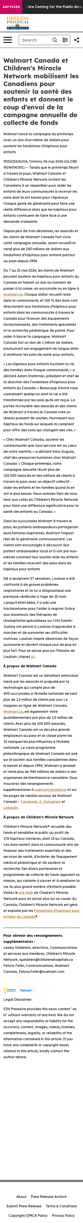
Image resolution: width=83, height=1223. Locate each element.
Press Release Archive (49, 1196)
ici (33, 656)
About (21, 1196)
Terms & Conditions (61, 1206)
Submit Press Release (24, 1206)
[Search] (55, 40)
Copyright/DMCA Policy (28, 1215)
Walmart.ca (13, 294)
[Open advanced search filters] (65, 40)
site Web (26, 892)
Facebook (29, 801)
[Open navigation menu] (7, 40)
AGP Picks (11, 7)
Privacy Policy (63, 1215)
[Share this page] (77, 40)
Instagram (52, 801)
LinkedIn (10, 807)
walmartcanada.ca (51, 789)
